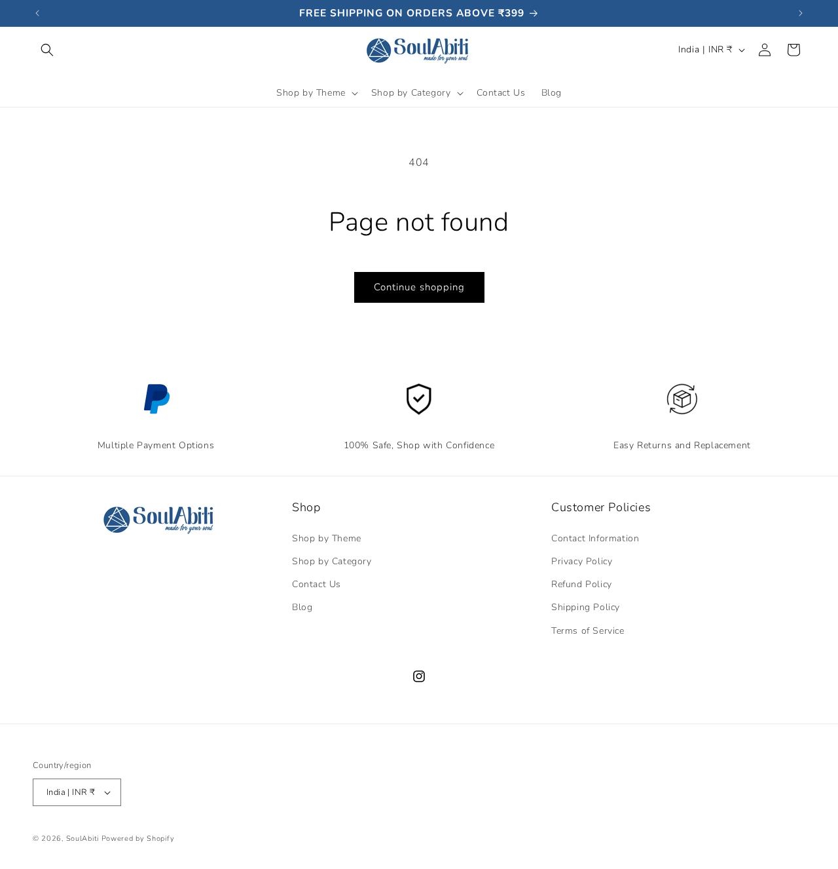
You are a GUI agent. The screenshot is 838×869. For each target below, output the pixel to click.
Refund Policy (581, 584)
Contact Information (595, 538)
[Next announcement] (800, 13)
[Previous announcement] (37, 13)
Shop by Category (332, 561)
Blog (551, 93)
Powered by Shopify (138, 838)
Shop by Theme (326, 538)
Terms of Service (588, 631)
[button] (47, 49)
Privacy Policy (581, 561)
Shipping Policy (585, 607)
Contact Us (501, 93)
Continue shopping (419, 287)
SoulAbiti (82, 838)
